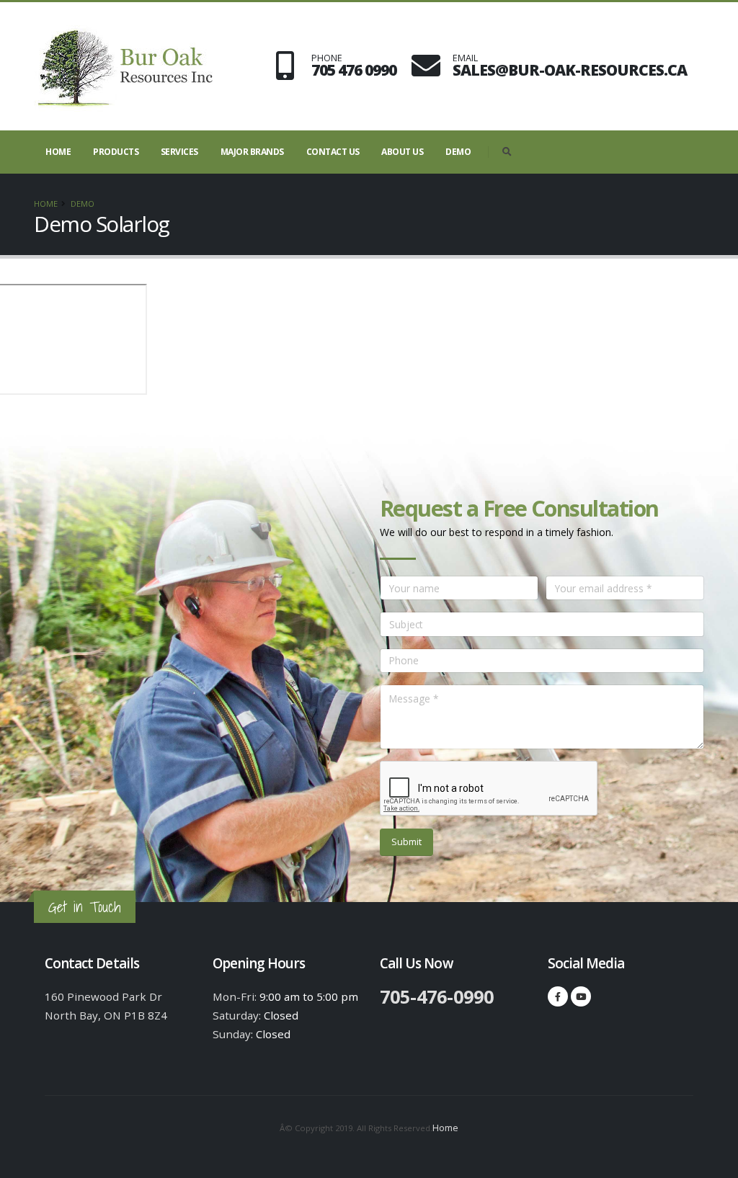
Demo (458, 152)
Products (115, 152)
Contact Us (333, 152)
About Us (402, 152)
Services (179, 152)
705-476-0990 (437, 996)
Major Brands (252, 152)
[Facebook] (558, 996)
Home (58, 152)
